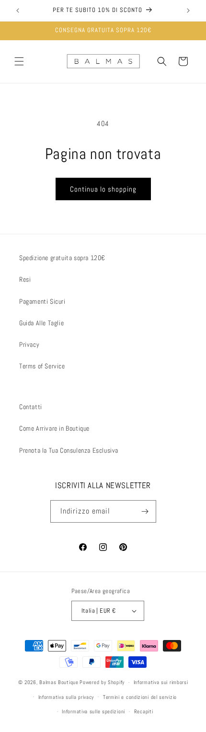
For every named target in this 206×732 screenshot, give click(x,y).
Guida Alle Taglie (41, 323)
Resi (25, 279)
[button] (19, 61)
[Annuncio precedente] (17, 10)
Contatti (30, 406)
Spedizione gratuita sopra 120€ (62, 257)
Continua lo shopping (103, 189)
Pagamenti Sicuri (42, 301)
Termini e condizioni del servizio (140, 697)
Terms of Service (42, 366)
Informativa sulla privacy (66, 697)
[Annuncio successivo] (188, 10)
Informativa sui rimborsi (161, 682)
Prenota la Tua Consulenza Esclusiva (68, 450)
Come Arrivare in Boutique (54, 428)
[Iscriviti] (145, 511)
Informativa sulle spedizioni (93, 711)
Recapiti (143, 711)
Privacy (29, 344)
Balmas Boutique (59, 682)
